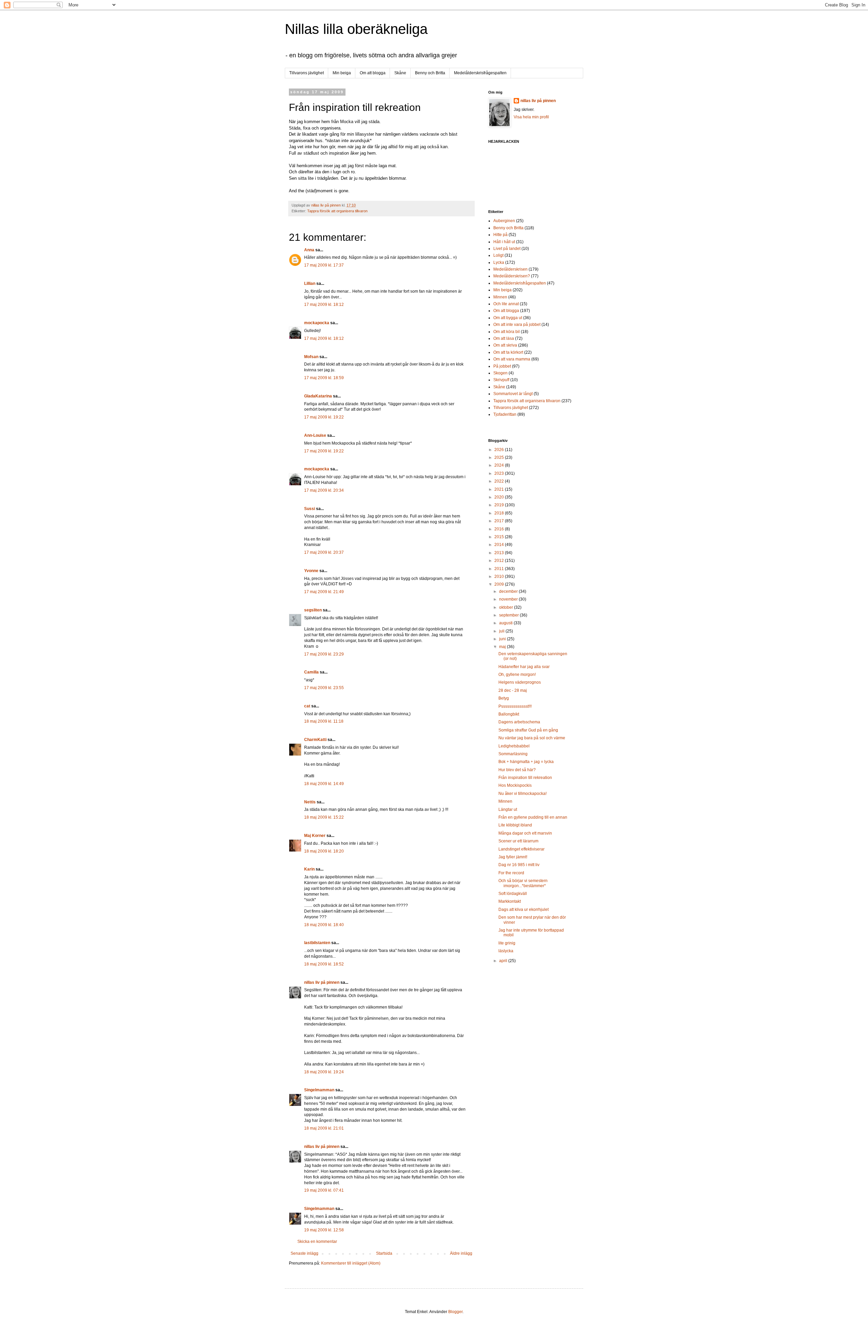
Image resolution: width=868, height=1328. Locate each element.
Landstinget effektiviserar (521, 849)
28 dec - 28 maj (512, 690)
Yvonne (311, 570)
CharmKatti (315, 739)
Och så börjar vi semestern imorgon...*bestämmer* (523, 883)
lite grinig (506, 943)
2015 (499, 536)
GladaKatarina (318, 396)
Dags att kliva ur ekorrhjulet (523, 909)
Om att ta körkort (508, 352)
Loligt (498, 255)
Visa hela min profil (531, 117)
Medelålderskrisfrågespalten (480, 73)
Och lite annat (506, 303)
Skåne (400, 73)
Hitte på (500, 234)
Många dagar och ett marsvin (525, 833)
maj (503, 646)
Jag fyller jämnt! (512, 857)
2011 (499, 568)
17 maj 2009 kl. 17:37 (324, 265)
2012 (499, 560)
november (509, 599)
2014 (499, 544)
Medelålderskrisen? (511, 276)
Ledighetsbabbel (514, 746)
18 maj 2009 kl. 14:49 (324, 783)
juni (503, 639)
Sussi (309, 508)
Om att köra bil (506, 331)
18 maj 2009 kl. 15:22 (324, 817)
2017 (499, 521)
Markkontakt (509, 901)
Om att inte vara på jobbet (516, 324)
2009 (499, 584)
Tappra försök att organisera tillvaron (337, 211)
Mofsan (311, 356)
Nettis (310, 802)
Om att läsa (503, 338)
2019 (499, 505)
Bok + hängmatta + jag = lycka (526, 761)
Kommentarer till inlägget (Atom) (350, 1263)
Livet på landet (506, 248)
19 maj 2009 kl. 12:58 (324, 1230)
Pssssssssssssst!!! (515, 706)
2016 (499, 529)
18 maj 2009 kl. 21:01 (324, 1128)
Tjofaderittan (504, 414)
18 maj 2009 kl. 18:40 (324, 924)
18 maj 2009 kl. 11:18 (323, 721)
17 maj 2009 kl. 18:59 (324, 377)
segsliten (313, 610)
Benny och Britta (430, 73)
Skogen (500, 373)
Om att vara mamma (511, 359)
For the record (511, 873)
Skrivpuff (501, 379)
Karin (309, 869)
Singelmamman (319, 1090)
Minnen (500, 297)
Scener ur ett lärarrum (518, 841)
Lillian (309, 283)
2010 (499, 576)
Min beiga (342, 73)
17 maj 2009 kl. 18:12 (324, 304)
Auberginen (504, 220)
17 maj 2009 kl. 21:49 (324, 591)
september (509, 615)
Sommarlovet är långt (513, 393)
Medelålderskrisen (510, 269)
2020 (499, 497)
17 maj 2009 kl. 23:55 (324, 687)
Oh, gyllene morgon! (517, 674)
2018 (499, 513)
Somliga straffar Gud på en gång (528, 730)
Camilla (311, 672)
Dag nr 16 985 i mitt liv (518, 864)
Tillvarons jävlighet (306, 73)
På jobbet (502, 366)
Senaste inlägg (304, 1253)
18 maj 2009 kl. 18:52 (324, 964)
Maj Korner (315, 835)
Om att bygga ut (507, 317)
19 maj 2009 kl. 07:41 (324, 1190)
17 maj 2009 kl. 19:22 (324, 417)
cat (307, 706)
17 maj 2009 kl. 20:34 (324, 490)
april (503, 960)
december (509, 591)
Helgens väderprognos (519, 682)
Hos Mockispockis (515, 785)
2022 (499, 481)
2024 (499, 465)
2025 (499, 457)
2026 (499, 449)
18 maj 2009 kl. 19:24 (324, 1072)
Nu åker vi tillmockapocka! (522, 793)
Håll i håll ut (504, 241)
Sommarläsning (513, 753)
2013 (499, 552)
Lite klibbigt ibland (515, 825)
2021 (499, 489)
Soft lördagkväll (512, 893)
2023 (499, 473)
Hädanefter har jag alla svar (524, 666)
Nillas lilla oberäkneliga (356, 29)
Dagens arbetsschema (519, 722)
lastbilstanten (317, 942)
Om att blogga (373, 73)
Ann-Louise (315, 435)
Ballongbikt (508, 714)
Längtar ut (507, 809)
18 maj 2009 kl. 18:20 (324, 851)
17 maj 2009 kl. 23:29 (324, 654)
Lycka (498, 262)
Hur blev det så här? (517, 769)
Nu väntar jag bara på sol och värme (531, 738)
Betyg (503, 698)
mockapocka (316, 322)
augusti (506, 623)
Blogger (455, 1311)
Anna (309, 250)
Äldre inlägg (461, 1253)
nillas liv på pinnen (321, 982)
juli (502, 631)
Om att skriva (505, 345)
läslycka (505, 951)
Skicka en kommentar (317, 1241)
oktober (506, 607)
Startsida (384, 1253)
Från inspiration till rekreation (525, 777)
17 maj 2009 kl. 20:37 (324, 552)
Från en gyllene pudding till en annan (532, 817)
